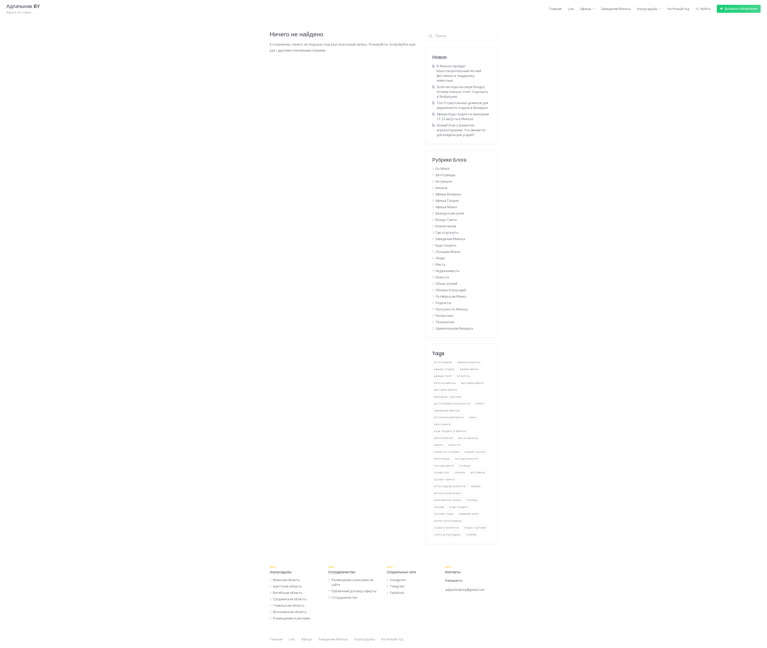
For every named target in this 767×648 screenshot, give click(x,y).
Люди (440, 258)
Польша (465, 465)
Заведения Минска (616, 9)
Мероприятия (443, 438)
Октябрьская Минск (450, 296)
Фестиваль (477, 472)
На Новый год (678, 9)
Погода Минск (444, 465)
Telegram (397, 586)
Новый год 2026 (475, 451)
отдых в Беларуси (446, 527)
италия (439, 507)
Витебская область (287, 592)
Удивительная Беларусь (454, 328)
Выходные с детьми (447, 396)
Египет (480, 403)
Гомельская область (289, 605)
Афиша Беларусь (448, 194)
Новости (442, 277)
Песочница (442, 458)
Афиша (585, 9)
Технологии (444, 322)
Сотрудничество (344, 597)
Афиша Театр (443, 376)
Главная (555, 9)
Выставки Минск (445, 389)
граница (472, 500)
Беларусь (463, 376)
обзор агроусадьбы (448, 520)
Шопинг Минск (444, 479)
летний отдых (444, 513)
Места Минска (468, 438)
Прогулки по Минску (451, 309)
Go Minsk (442, 168)
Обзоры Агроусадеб (450, 290)
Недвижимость (447, 271)
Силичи (460, 472)
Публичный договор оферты (353, 591)
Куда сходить (445, 245)
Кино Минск (442, 424)
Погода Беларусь (467, 458)
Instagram (397, 580)
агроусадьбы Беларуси (450, 486)
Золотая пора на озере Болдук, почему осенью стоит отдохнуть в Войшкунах (462, 92)
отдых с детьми (475, 527)
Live (571, 9)
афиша (476, 486)
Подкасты (443, 303)
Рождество (441, 472)
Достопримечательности (452, 403)
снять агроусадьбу (447, 534)
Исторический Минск (449, 417)
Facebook (397, 592)
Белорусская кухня (449, 213)
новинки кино (469, 513)
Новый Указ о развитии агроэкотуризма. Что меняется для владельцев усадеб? (461, 130)
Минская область (286, 580)
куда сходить (458, 507)
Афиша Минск (446, 207)
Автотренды (445, 175)
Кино (473, 417)
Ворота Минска (445, 383)
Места (440, 264)
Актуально (443, 181)
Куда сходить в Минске (450, 431)
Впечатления (445, 226)
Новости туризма (446, 451)
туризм (471, 534)
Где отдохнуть (447, 232)
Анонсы (441, 188)
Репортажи (444, 315)
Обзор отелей (446, 283)
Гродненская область (289, 599)
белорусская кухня (447, 493)
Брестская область (287, 586)
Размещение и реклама (291, 618)
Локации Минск (448, 251)
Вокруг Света (446, 220)
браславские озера (447, 500)
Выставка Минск (472, 383)
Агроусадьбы (647, 9)
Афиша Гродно (447, 200)
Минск (438, 444)
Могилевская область (290, 612)
